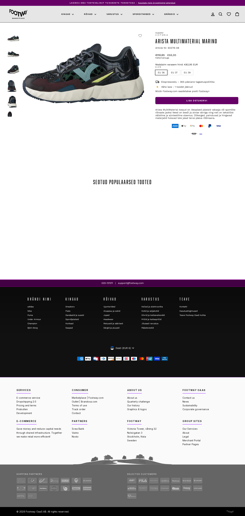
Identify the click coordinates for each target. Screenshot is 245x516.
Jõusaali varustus (150, 323)
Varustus (113, 14)
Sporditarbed (142, 14)
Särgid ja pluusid (111, 328)
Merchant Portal (191, 440)
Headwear (108, 319)
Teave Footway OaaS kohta (193, 315)
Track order (79, 409)
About (185, 432)
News (185, 401)
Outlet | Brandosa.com (84, 401)
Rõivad (89, 14)
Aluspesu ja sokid (112, 311)
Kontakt (183, 307)
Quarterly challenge (138, 401)
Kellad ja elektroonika (152, 307)
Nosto (75, 436)
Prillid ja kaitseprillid (151, 319)
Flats (68, 311)
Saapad (69, 328)
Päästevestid (148, 328)
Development (24, 413)
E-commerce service (28, 397)
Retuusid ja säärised (113, 323)
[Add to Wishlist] (140, 36)
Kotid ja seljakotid (150, 311)
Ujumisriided (109, 307)
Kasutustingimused (189, 311)
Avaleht (159, 33)
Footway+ (204, 91)
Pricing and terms (26, 405)
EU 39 (187, 72)
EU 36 (161, 72)
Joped (106, 315)
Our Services (190, 428)
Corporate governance (195, 409)
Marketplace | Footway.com (88, 397)
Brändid (170, 14)
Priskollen (22, 409)
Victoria (161, 35)
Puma (30, 315)
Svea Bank (78, 428)
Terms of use (79, 405)
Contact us (188, 397)
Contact (76, 413)
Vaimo (75, 432)
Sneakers (70, 307)
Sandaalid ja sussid (75, 315)
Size (158, 67)
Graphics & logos (137, 409)
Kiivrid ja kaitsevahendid (153, 315)
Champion (32, 323)
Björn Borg (33, 328)
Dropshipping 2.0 (26, 401)
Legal (185, 436)
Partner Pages (190, 444)
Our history (133, 405)
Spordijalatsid (72, 319)
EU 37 (174, 72)
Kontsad (69, 323)
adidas (31, 307)
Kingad (66, 14)
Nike (30, 311)
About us (132, 397)
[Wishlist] (229, 14)
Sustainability (189, 405)
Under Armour (34, 319)
